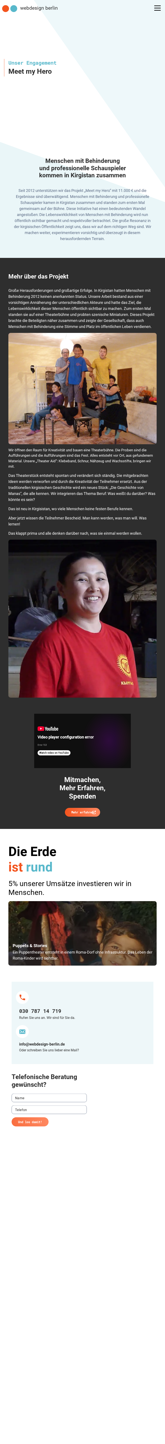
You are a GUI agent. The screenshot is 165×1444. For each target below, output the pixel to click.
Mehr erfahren (82, 812)
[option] (82, 933)
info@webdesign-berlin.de (42, 1044)
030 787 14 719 (40, 1011)
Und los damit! (30, 1122)
